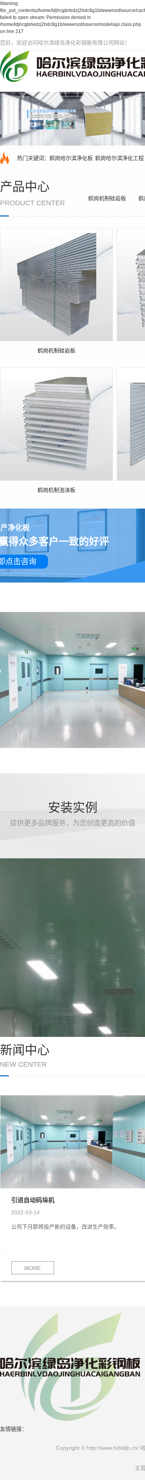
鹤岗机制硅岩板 (107, 198)
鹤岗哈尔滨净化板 (71, 158)
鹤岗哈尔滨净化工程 (119, 158)
